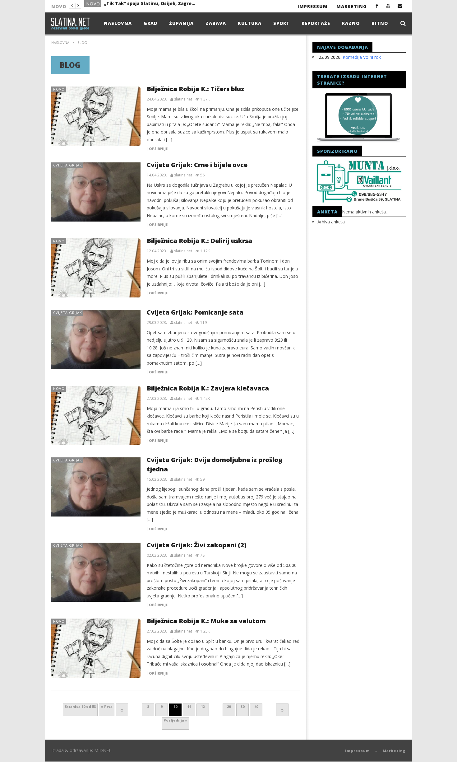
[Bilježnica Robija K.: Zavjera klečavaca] (96, 415)
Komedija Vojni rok (362, 57)
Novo (93, 6)
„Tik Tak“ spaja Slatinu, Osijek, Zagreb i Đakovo (150, 6)
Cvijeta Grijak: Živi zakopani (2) (197, 545)
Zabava (215, 23)
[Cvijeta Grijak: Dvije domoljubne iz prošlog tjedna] (96, 487)
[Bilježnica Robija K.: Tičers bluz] (96, 116)
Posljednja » (175, 720)
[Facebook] (377, 6)
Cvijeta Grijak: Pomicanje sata (195, 312)
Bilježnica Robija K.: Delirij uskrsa (199, 240)
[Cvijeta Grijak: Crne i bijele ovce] (96, 192)
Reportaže (316, 23)
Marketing (351, 6)
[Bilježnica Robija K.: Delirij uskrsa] (96, 267)
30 (242, 706)
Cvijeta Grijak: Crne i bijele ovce (197, 165)
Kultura (249, 23)
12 (203, 706)
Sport (281, 23)
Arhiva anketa (331, 222)
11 (189, 706)
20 (229, 706)
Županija (181, 23)
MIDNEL (102, 750)
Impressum (313, 6)
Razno (351, 23)
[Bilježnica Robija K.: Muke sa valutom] (96, 648)
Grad (150, 23)
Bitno (380, 23)
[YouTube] (388, 6)
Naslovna (118, 23)
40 (256, 706)
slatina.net (183, 99)
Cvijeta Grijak (67, 165)
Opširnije (158, 149)
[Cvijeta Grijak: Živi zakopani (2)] (96, 572)
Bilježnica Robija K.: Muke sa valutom (206, 621)
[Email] (400, 6)
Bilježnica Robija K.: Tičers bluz (195, 89)
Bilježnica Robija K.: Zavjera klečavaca (208, 388)
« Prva (107, 706)
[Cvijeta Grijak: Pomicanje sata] (96, 339)
